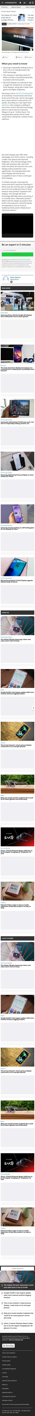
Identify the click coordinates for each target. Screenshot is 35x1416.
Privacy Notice (25, 261)
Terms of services (23, 259)
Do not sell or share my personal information (15, 1404)
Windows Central (7, 1400)
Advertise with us (7, 1392)
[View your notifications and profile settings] (20, 2)
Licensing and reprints (9, 1396)
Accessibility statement (9, 1369)
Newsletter (29, 57)
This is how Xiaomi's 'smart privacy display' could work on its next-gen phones (17, 1305)
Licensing (5, 1376)
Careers (4, 1373)
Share (6, 57)
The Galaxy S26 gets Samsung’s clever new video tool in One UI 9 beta (19, 1286)
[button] (33, 3)
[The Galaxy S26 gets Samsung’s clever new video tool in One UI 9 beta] (17, 1280)
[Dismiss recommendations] (33, 11)
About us (5, 1384)
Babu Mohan (13, 24)
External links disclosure (9, 1380)
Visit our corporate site (16, 1340)
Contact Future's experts (9, 1357)
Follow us (20, 57)
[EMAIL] (11, 282)
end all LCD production (24, 93)
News (4, 24)
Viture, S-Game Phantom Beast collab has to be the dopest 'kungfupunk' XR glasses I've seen (18, 1325)
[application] (17, 224)
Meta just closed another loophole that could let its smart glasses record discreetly (18, 1315)
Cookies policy (6, 1365)
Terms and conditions (8, 1353)
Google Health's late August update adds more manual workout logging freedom (17, 1295)
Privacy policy (6, 1361)
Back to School (16, 7)
